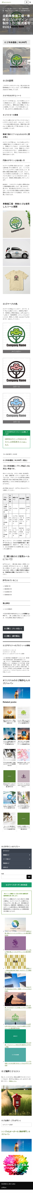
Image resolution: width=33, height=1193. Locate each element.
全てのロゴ (6, 850)
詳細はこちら (13, 1081)
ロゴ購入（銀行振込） (12, 636)
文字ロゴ (16, 867)
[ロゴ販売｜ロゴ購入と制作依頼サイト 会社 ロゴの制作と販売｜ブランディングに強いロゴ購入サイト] (6, 2)
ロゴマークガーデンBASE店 (16, 885)
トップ (4, 8)
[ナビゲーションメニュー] (27, 2)
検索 (2, 873)
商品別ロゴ (6, 863)
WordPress (22, 1191)
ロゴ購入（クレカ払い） (13, 628)
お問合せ (3, 1187)
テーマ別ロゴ (16, 859)
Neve (9, 1191)
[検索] (30, 2)
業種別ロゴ (16, 855)
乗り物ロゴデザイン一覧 (14, 8)
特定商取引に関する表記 (8, 1184)
